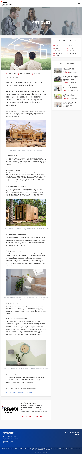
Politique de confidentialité (66, 448)
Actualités (58, 53)
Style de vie (72, 53)
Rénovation (72, 50)
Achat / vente (59, 50)
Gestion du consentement (44, 449)
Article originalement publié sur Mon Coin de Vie (19, 392)
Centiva (44, 452)
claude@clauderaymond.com (15, 442)
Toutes (57, 45)
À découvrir (12, 74)
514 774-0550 (9, 441)
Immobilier (71, 48)
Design (57, 55)
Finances (71, 45)
